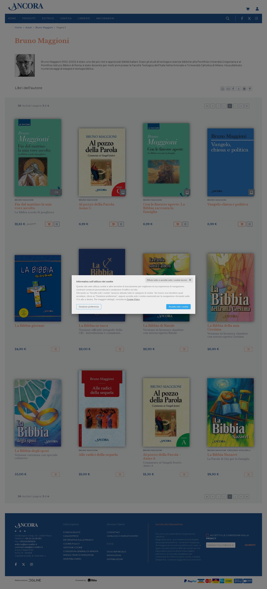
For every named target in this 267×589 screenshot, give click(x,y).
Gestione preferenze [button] (89, 306)
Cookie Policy (133, 299)
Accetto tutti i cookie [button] (178, 306)
